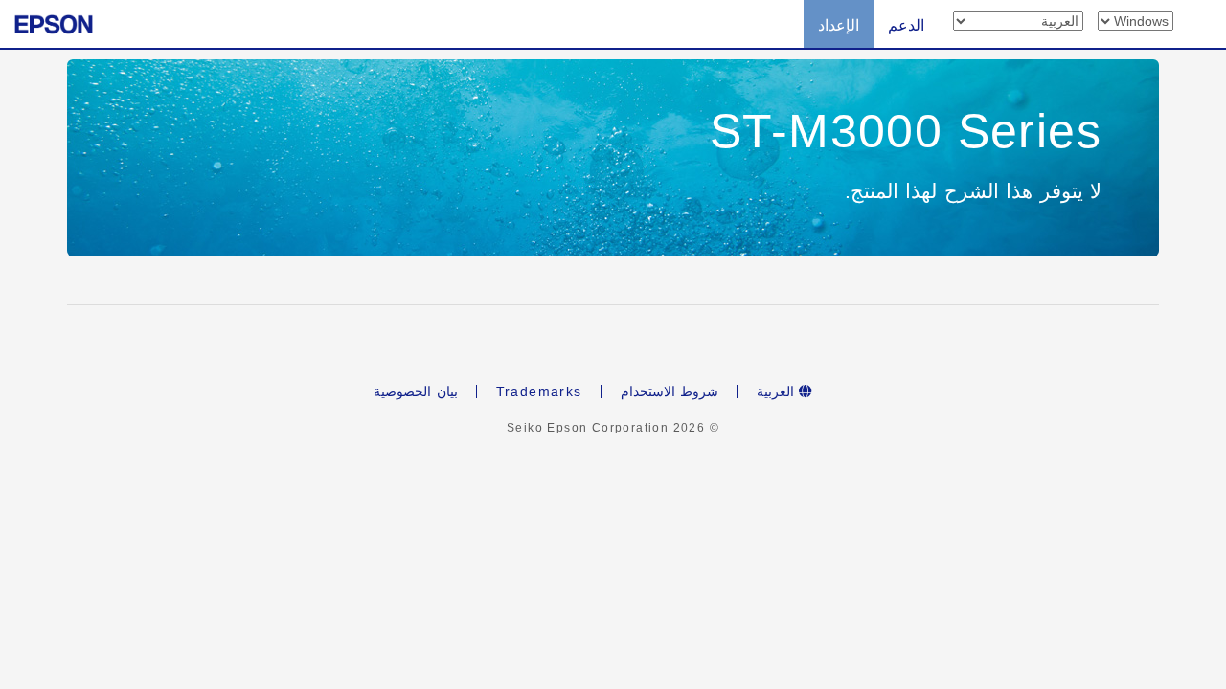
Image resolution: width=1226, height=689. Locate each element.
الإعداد (838, 25)
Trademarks (539, 391)
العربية (778, 391)
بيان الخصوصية (415, 391)
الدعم (906, 25)
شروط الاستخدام (669, 391)
